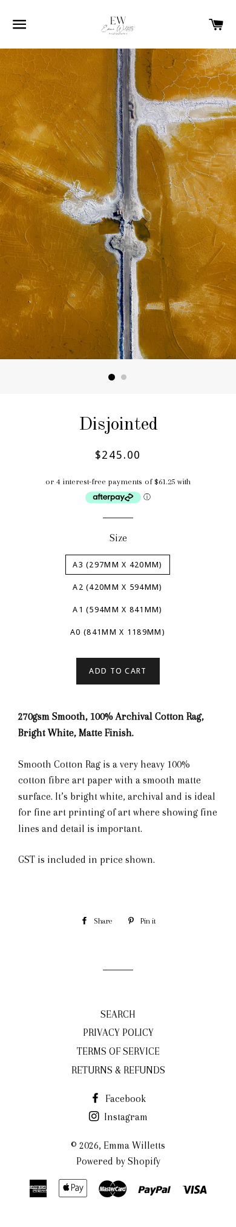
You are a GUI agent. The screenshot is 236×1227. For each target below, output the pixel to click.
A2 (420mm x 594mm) (117, 587)
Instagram (125, 1117)
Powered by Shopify (118, 1161)
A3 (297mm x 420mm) (117, 564)
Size (118, 538)
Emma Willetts (134, 1145)
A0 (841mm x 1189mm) (117, 632)
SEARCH (118, 1014)
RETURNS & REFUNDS (118, 1070)
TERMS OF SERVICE (118, 1051)
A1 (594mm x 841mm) (117, 609)
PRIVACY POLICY (118, 1032)
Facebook (124, 1098)
